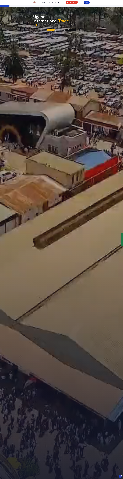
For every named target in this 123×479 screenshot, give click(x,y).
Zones (52, 2)
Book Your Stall (50, 29)
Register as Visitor (60, 29)
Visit (55, 2)
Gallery (59, 2)
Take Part (86, 2)
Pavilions (48, 2)
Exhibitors (43, 2)
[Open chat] (120, 476)
